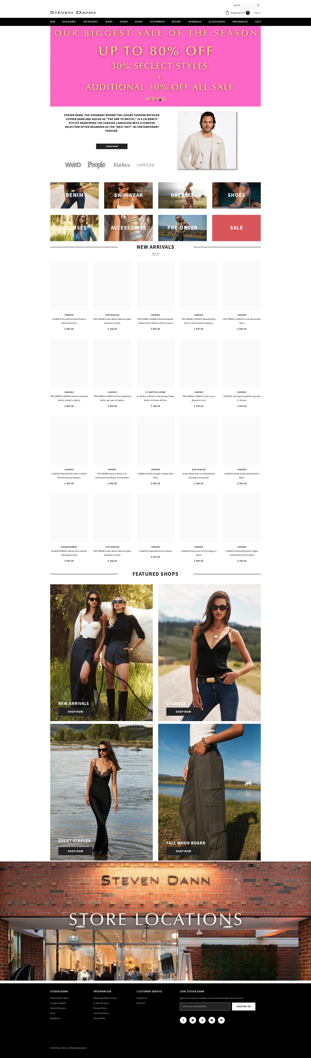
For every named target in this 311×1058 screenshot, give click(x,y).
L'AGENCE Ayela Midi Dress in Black (155, 551)
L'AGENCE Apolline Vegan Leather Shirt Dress (155, 475)
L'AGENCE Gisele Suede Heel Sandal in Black (242, 475)
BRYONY (112, 469)
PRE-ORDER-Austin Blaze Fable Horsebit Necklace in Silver (112, 553)
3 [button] (160, 100)
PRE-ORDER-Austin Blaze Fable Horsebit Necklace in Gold (112, 321)
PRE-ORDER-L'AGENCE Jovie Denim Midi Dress (242, 321)
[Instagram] (192, 1020)
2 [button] (155, 100)
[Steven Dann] (155, 141)
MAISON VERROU (69, 547)
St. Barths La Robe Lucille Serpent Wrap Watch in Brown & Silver (155, 398)
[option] (155, 66)
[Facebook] (183, 1020)
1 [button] (151, 100)
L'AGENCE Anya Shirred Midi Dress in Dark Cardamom (69, 321)
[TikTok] (211, 1020)
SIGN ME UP (244, 1006)
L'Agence (69, 315)
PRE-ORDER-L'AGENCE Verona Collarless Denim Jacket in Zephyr (69, 398)
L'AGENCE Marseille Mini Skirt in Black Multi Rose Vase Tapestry (69, 475)
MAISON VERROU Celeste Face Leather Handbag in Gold (69, 553)
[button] (53, 66)
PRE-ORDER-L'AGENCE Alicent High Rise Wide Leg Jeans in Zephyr (112, 398)
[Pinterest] (202, 1020)
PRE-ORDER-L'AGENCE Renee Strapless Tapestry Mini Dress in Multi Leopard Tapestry (155, 321)
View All (155, 253)
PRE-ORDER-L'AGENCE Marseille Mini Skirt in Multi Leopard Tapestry (199, 321)
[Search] (246, 5)
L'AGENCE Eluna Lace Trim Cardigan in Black (199, 553)
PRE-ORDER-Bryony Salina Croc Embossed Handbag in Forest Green (112, 475)
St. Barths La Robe (155, 392)
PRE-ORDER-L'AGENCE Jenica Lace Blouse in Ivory (198, 398)
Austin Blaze (112, 315)
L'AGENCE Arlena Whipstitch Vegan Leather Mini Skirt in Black (242, 553)
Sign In (257, 12)
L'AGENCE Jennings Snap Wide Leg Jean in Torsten (242, 398)
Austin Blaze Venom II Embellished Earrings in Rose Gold (198, 475)
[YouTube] (221, 1020)
